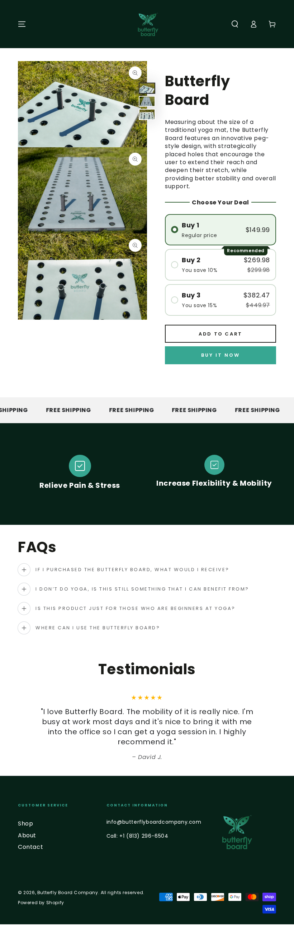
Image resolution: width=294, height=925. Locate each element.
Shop (25, 823)
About (27, 835)
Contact (30, 847)
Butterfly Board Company (67, 892)
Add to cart (220, 333)
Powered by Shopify (41, 903)
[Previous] (34, 728)
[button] (235, 24)
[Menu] (22, 24)
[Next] (260, 728)
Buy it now (220, 355)
